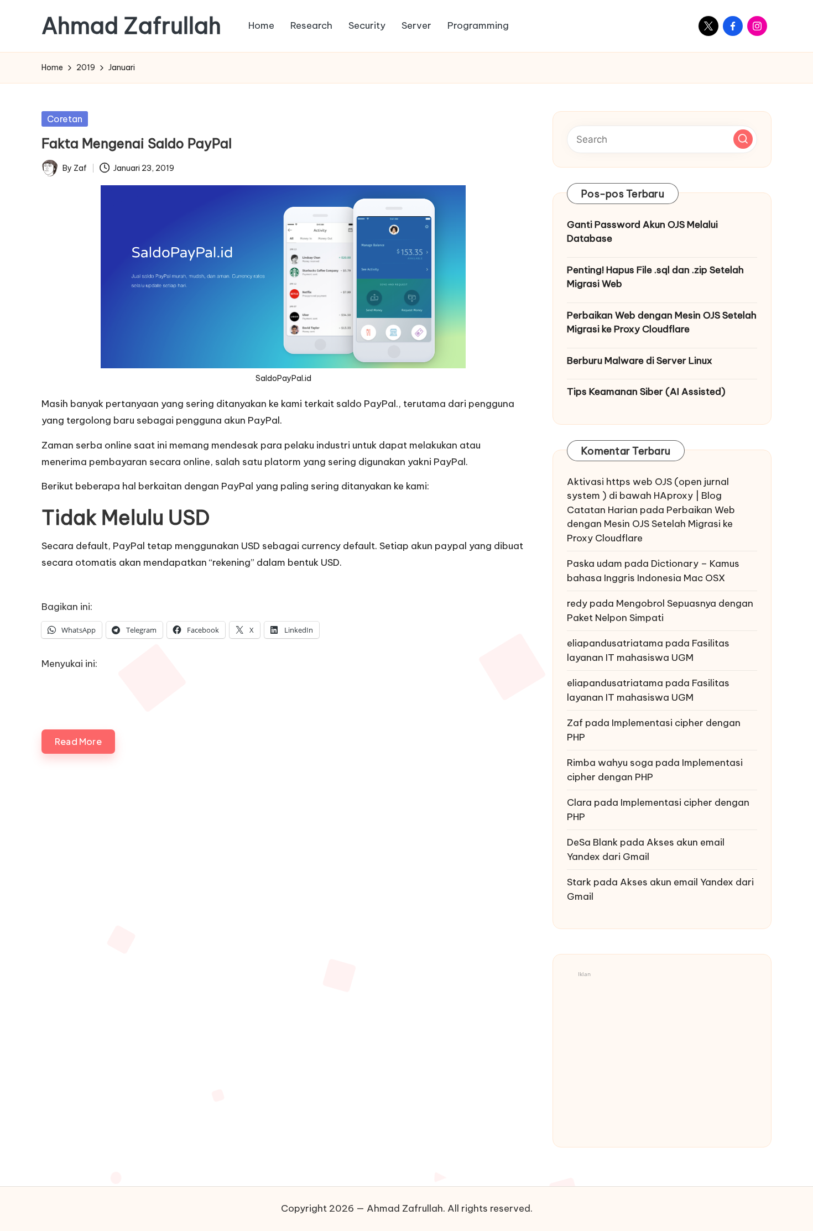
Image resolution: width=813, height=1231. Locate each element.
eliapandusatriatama (615, 643)
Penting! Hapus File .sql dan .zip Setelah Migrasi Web (655, 277)
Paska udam (594, 563)
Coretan (64, 118)
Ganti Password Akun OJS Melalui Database (642, 231)
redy (577, 603)
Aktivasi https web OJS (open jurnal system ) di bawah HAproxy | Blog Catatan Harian (648, 496)
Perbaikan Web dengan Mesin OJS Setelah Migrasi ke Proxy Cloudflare (662, 322)
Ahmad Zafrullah (131, 26)
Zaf (575, 723)
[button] (743, 139)
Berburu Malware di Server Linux (639, 360)
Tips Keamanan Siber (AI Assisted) (646, 391)
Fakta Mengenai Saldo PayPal (136, 143)
